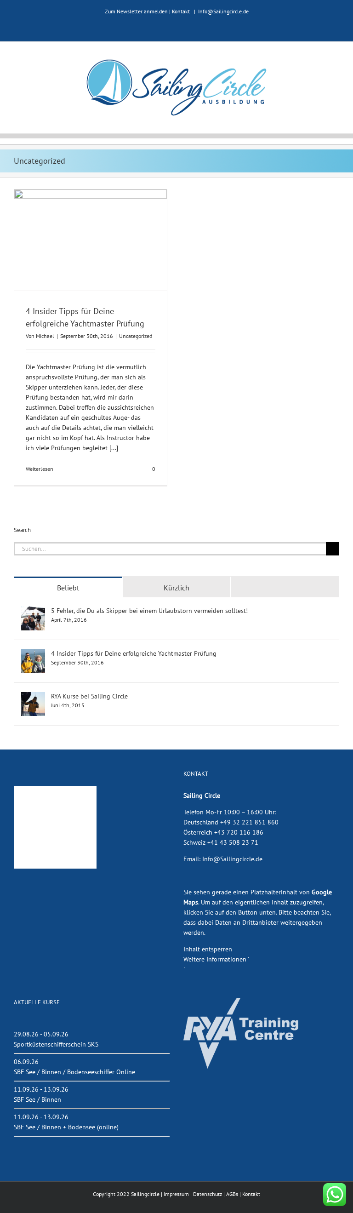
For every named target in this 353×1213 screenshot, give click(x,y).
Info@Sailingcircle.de (223, 11)
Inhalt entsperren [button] (207, 949)
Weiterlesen (39, 468)
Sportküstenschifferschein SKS (56, 1044)
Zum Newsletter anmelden (136, 11)
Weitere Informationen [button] (214, 959)
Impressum (176, 1193)
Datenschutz (207, 1193)
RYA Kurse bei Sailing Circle (89, 696)
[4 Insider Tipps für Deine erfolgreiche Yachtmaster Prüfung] (33, 654)
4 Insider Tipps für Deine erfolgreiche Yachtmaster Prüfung (133, 653)
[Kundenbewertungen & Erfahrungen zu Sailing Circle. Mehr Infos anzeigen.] (55, 790)
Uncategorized (135, 335)
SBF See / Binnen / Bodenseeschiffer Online (74, 1072)
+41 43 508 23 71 (232, 842)
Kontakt (181, 11)
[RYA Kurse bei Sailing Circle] (33, 696)
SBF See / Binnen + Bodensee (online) (66, 1127)
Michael (45, 335)
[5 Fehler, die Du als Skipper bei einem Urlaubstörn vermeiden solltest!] (33, 611)
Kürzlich (176, 587)
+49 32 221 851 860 (249, 822)
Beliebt (68, 587)
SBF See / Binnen (37, 1099)
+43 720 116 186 (238, 832)
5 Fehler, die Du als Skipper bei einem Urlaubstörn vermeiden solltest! (149, 610)
